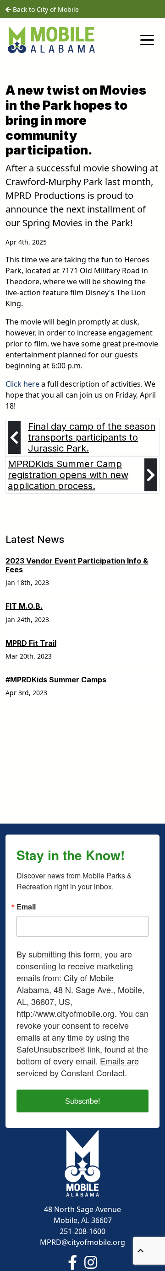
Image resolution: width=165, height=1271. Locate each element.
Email (26, 906)
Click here (22, 384)
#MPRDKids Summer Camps (56, 679)
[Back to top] (140, 1250)
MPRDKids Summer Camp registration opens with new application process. (68, 474)
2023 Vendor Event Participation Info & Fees (77, 565)
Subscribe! (82, 1101)
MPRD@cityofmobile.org (82, 1242)
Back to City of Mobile (45, 9)
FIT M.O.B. (24, 606)
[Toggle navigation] (147, 39)
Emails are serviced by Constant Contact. (77, 1067)
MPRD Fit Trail (31, 643)
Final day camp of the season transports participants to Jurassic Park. (91, 437)
